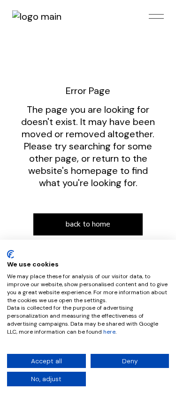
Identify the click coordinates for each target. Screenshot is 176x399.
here (109, 332)
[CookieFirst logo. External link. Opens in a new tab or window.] (10, 254)
